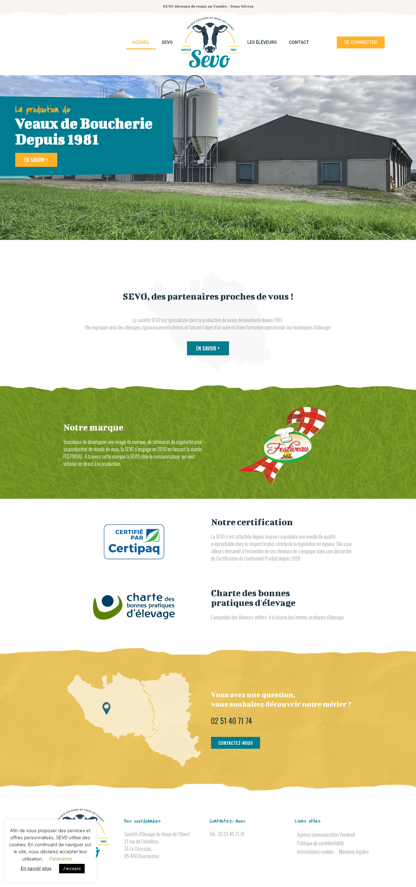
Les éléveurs (262, 42)
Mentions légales (354, 851)
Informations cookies (315, 851)
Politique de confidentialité (320, 843)
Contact (299, 42)
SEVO (167, 42)
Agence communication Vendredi (326, 834)
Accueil (141, 42)
